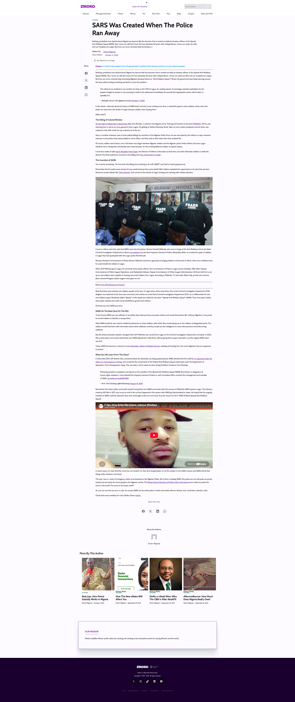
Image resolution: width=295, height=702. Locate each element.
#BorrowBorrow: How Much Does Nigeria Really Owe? (198, 598)
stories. (138, 495)
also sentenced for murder (150, 155)
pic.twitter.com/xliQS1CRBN (118, 378)
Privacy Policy (154, 691)
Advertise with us (133, 691)
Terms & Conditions (167, 691)
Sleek (142, 346)
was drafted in (135, 252)
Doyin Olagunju (109, 52)
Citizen (95, 20)
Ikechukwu (135, 346)
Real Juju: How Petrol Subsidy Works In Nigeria (95, 598)
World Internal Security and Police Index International (168, 482)
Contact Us (144, 691)
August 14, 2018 (137, 383)
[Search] (207, 6)
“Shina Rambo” (124, 172)
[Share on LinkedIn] (86, 87)
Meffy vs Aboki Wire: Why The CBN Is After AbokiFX (163, 598)
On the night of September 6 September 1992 (113, 124)
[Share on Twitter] (86, 80)
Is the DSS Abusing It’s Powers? (112, 285)
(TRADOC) (197, 124)
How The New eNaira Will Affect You (129, 598)
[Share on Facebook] (86, 73)
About (123, 691)
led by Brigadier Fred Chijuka (127, 151)
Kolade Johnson (154, 346)
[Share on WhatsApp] (86, 95)
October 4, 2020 (138, 101)
